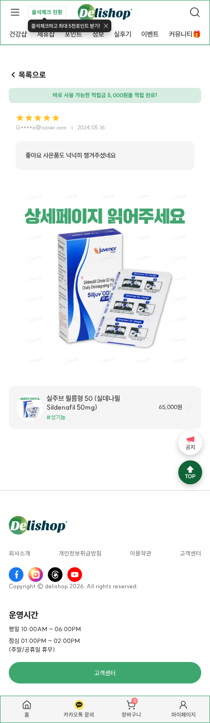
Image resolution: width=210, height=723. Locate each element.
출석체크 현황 (47, 12)
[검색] (195, 12)
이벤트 (150, 34)
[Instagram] (35, 574)
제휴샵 (46, 34)
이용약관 (140, 554)
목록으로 (32, 75)
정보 (98, 34)
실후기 (122, 34)
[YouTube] (74, 574)
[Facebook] (16, 574)
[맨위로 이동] (190, 472)
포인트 (73, 34)
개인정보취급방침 (80, 554)
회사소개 (19, 554)
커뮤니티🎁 (185, 34)
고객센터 (190, 554)
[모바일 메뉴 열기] (15, 12)
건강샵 (18, 34)
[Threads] (55, 574)
